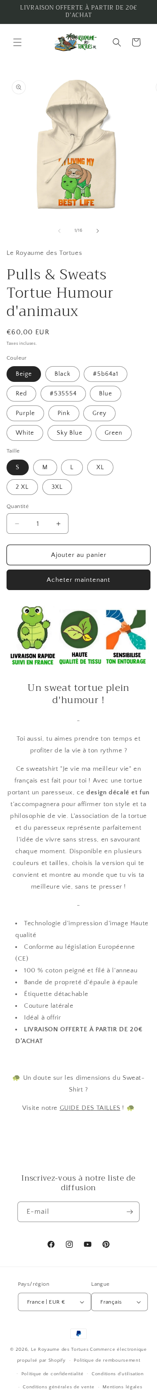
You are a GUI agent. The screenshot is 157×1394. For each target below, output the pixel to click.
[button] (17, 42)
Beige (24, 374)
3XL (57, 487)
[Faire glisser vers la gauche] (59, 230)
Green (114, 432)
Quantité (18, 506)
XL (100, 467)
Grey (99, 413)
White (25, 432)
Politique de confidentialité (52, 1374)
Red (21, 393)
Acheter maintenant (78, 580)
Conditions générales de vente (58, 1387)
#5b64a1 (105, 374)
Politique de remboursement (107, 1360)
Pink (64, 413)
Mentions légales (122, 1387)
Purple (25, 413)
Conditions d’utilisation (118, 1374)
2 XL (22, 487)
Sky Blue (69, 432)
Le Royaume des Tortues (60, 1349)
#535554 (63, 393)
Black (63, 374)
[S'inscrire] (129, 1212)
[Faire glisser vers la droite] (97, 230)
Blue (105, 393)
